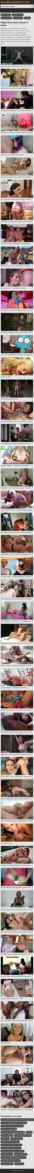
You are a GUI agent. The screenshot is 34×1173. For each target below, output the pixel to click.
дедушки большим (20, 1154)
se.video (27, 18)
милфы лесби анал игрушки (10, 1141)
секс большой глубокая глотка (11, 1148)
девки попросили (7, 1154)
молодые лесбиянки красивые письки (13, 1157)
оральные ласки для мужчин (11, 1160)
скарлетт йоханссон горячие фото (12, 1126)
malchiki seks (19, 1164)
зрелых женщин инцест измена (11, 1145)
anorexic (29, 1132)
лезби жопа (5, 1138)
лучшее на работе (7, 1164)
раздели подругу (7, 1135)
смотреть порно (18, 15)
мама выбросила (16, 1138)
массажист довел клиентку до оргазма (14, 1123)
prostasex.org (18, 18)
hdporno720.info (6, 18)
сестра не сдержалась (9, 1129)
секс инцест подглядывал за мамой (13, 1132)
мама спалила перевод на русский (12, 1151)
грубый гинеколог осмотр (23, 1135)
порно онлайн (6, 15)
